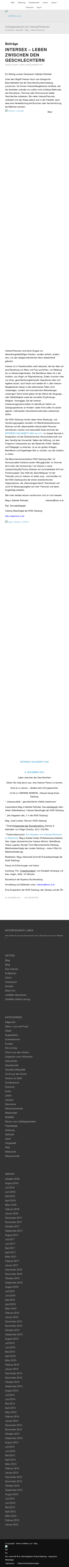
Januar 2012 (11, 1524)
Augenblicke (11, 1035)
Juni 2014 (10, 1399)
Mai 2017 (10, 1248)
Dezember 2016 (13, 1269)
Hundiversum (12, 1082)
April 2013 (10, 1459)
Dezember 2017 (13, 1217)
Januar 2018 (11, 1213)
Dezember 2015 (13, 1321)
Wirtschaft (10, 1151)
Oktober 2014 (12, 1381)
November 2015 (13, 1325)
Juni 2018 (10, 1191)
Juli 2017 (9, 1239)
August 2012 (11, 1494)
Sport (39, 7)
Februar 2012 (12, 1520)
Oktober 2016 (12, 1278)
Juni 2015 (10, 1347)
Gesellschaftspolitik (15, 1069)
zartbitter (33, 897)
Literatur (9, 1099)
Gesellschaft (34, 2)
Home (8, 977)
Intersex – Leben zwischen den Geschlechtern (26, 54)
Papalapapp (11, 1125)
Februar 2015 (12, 1364)
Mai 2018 (10, 1196)
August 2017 (11, 1235)
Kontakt (9, 986)
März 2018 (10, 1204)
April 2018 (10, 1200)
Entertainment (12, 1039)
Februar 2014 (12, 1416)
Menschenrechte (34, 65)
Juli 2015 (9, 1343)
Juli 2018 (9, 1187)
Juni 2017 (10, 1243)
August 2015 (11, 1338)
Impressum (11, 981)
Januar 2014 (11, 1420)
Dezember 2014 (13, 1373)
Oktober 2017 (12, 1226)
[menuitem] (12, 2)
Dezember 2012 (13, 1477)
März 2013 (10, 1464)
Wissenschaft (12, 1156)
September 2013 (13, 1438)
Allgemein (10, 1022)
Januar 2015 (11, 1369)
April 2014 (10, 1407)
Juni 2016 (10, 1295)
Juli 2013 (9, 1446)
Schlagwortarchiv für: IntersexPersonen (27, 26)
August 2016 (11, 1286)
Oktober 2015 (12, 1330)
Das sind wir (11, 968)
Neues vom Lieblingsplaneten (20, 1121)
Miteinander (11, 1112)
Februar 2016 (12, 1312)
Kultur (54, 2)
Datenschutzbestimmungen (28, 1563)
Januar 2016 (11, 1317)
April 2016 (10, 1304)
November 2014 (13, 1377)
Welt (12, 2)
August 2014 (11, 1390)
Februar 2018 (12, 1209)
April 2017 (10, 1252)
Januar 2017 (11, 1265)
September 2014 (13, 1386)
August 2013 (11, 1442)
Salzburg (21, 2)
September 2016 (13, 1282)
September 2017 (13, 1230)
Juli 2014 (9, 1394)
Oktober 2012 (12, 1485)
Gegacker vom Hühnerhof (18, 1056)
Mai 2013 (10, 1455)
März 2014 (10, 1412)
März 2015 (10, 1360)
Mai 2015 (10, 1351)
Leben (45, 2)
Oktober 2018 (12, 1178)
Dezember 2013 (13, 1425)
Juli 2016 (9, 1291)
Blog (7, 960)
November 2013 (13, 1429)
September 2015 (13, 1334)
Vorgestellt (10, 1143)
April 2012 (10, 1511)
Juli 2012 (9, 1498)
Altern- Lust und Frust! (16, 1026)
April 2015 (10, 1356)
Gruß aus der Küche (15, 1073)
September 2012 (13, 1489)
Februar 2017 (12, 1260)
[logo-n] (28, 15)
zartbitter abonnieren (15, 994)
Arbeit (8, 1030)
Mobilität (9, 1117)
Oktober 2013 (12, 1433)
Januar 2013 (11, 1472)
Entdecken (10, 973)
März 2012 (10, 1515)
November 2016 (13, 1273)
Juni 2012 (10, 1502)
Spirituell (9, 1134)
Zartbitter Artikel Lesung (17, 999)
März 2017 (10, 1256)
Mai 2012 (10, 1507)
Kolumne (30, 7)
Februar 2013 (12, 1468)
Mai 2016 (10, 1299)
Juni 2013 (10, 1451)
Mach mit (10, 990)
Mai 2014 (10, 1403)
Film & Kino (11, 1048)
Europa (9, 1043)
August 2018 (11, 1183)
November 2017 (13, 1222)
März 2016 (10, 1308)
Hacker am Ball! (13, 1078)
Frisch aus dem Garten (17, 1052)
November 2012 (13, 1481)
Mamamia (10, 1104)
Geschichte (11, 1060)
